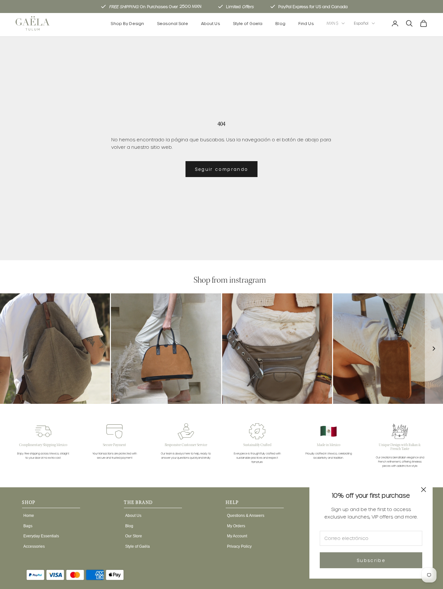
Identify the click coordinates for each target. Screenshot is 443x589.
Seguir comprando (221, 169)
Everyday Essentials (41, 536)
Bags (27, 526)
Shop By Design (127, 23)
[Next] (434, 348)
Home (28, 515)
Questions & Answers (245, 515)
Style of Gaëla (137, 546)
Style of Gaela (248, 23)
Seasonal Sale (172, 23)
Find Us (306, 23)
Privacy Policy (239, 546)
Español (361, 23)
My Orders (236, 526)
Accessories (34, 546)
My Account (237, 536)
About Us (210, 23)
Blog (280, 23)
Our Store (133, 536)
